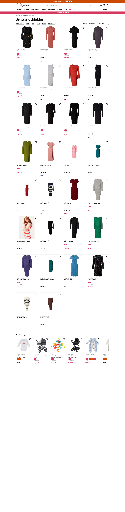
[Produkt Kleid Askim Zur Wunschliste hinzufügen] (36, 256)
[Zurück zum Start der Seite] (120, 502)
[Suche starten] (90, 5)
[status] (69, 5)
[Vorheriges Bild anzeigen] (17, 37)
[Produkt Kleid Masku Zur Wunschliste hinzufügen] (36, 104)
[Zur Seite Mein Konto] (101, 5)
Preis (33, 23)
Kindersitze (26, 9)
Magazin (105, 9)
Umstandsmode (22, 15)
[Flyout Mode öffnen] (67, 9)
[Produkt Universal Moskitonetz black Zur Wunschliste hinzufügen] (47, 339)
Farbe (38, 23)
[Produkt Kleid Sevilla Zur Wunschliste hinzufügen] (36, 66)
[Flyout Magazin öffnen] (107, 9)
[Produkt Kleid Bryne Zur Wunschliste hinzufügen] (107, 180)
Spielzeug (59, 9)
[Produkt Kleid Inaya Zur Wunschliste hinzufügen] (59, 66)
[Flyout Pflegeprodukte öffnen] (39, 9)
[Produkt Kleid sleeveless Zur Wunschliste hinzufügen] (36, 218)
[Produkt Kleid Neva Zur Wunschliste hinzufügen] (83, 27)
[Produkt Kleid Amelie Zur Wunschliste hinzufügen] (59, 142)
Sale (70, 9)
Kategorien (19, 23)
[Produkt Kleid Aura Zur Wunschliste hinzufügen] (83, 104)
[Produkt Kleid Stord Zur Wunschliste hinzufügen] (107, 256)
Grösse (44, 23)
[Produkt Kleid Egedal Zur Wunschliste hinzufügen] (107, 218)
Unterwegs (19, 9)
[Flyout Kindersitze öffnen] (29, 9)
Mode (65, 9)
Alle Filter (50, 23)
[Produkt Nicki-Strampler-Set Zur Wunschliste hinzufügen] (98, 339)
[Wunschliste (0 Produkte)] (104, 5)
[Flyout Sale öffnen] (71, 9)
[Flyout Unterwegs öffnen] (22, 9)
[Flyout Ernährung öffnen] (46, 9)
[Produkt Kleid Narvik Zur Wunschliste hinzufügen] (83, 218)
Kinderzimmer (51, 9)
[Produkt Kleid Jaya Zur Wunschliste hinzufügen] (36, 27)
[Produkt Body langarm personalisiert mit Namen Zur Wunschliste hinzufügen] (29, 339)
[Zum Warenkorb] (107, 5)
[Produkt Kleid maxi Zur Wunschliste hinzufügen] (107, 142)
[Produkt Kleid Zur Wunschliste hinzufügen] (83, 142)
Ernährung (43, 9)
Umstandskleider (30, 15)
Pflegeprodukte (35, 9)
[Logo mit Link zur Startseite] (23, 5)
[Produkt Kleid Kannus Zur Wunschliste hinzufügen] (59, 104)
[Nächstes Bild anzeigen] (37, 37)
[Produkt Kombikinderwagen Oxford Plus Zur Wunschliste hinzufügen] (81, 339)
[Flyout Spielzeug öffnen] (62, 9)
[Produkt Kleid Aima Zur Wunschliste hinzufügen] (59, 27)
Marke (27, 23)
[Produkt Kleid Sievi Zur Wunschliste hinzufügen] (83, 66)
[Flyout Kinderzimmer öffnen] (55, 9)
